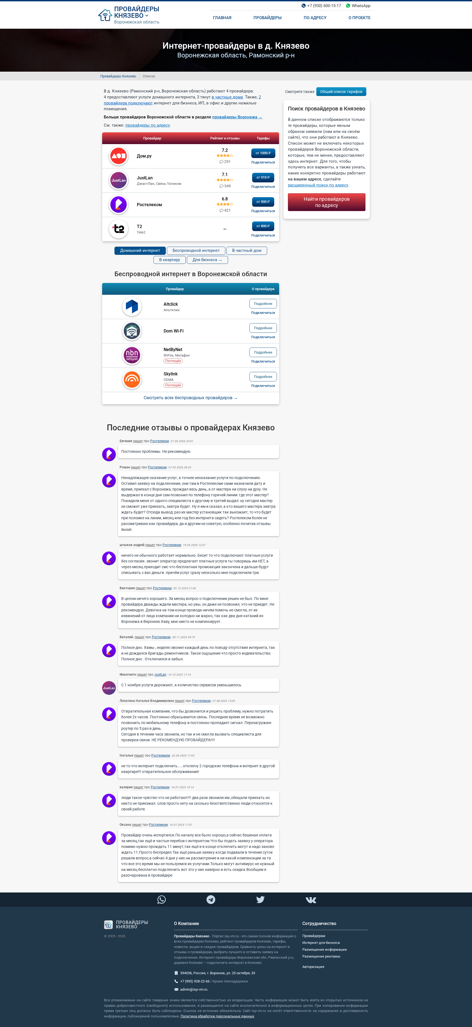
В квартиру (169, 259)
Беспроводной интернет (196, 250)
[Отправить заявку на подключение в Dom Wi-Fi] (263, 337)
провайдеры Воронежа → (237, 117)
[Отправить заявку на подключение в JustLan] (263, 186)
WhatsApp (361, 5)
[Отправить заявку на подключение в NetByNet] (263, 361)
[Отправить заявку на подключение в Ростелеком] (263, 211)
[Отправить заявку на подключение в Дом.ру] (263, 162)
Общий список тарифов (341, 91)
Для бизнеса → (207, 259)
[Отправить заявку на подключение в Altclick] (263, 312)
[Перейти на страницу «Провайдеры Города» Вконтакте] (310, 900)
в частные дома (227, 97)
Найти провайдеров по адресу (327, 202)
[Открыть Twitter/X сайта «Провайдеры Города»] (260, 900)
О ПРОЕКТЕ (359, 17)
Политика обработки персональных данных (217, 1016)
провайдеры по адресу (147, 125)
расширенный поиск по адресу (318, 185)
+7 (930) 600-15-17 (324, 5)
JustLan (160, 674)
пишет (138, 441)
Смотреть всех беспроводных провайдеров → (191, 397)
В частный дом (246, 250)
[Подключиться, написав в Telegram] (211, 899)
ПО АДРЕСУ (315, 17)
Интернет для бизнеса (321, 943)
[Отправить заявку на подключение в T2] (263, 235)
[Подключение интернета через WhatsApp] (161, 900)
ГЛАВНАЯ (222, 17)
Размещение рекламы (321, 956)
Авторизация (313, 967)
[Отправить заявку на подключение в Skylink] (263, 385)
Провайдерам (313, 936)
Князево (129, 15)
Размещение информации (324, 949)
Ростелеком (159, 441)
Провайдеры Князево (118, 76)
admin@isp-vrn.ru (193, 989)
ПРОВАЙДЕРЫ (136, 9)
